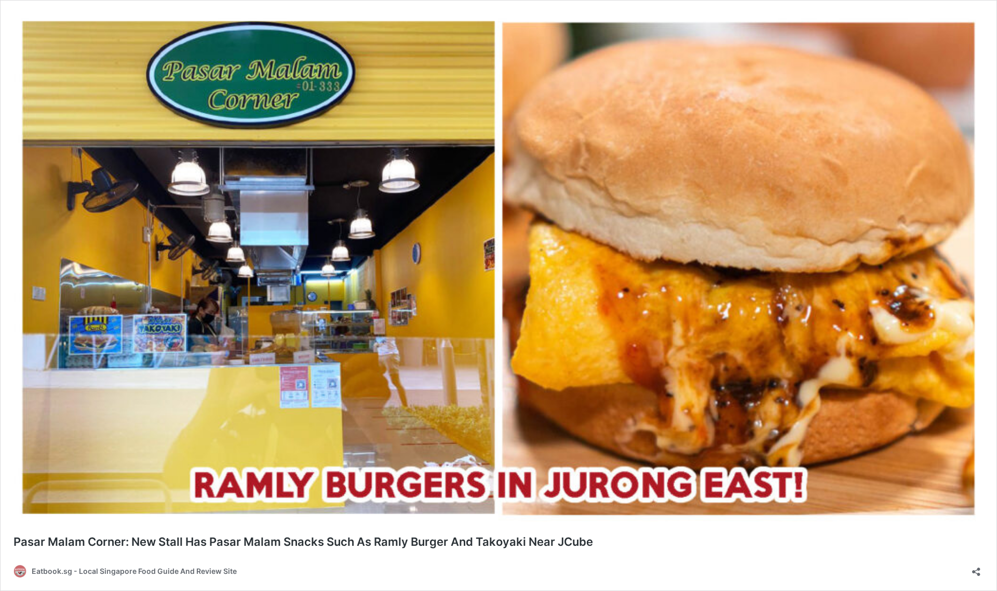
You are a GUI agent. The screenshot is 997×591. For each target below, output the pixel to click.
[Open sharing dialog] (976, 568)
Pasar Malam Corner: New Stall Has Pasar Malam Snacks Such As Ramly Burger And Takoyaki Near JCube (303, 541)
